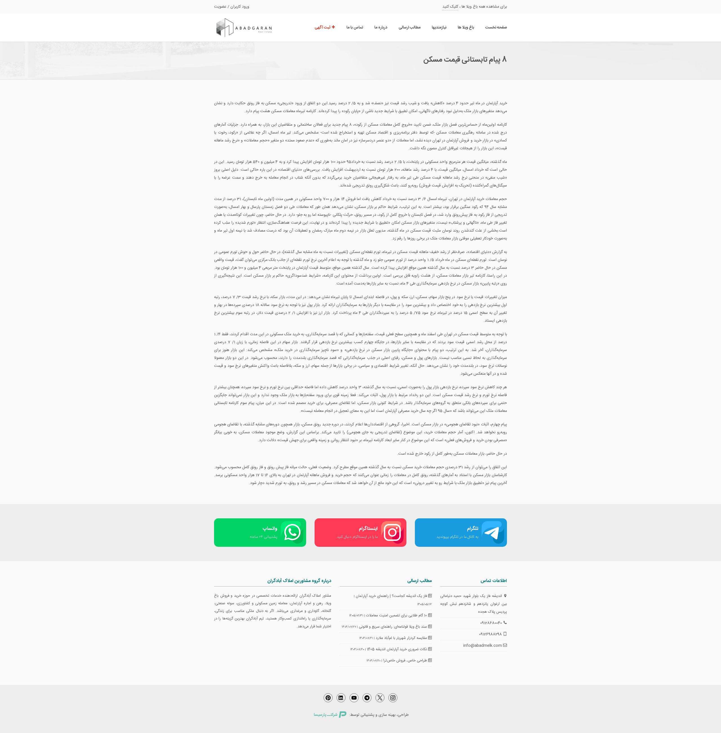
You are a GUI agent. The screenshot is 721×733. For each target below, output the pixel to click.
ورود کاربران (239, 6)
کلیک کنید (450, 6)
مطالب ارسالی (409, 27)
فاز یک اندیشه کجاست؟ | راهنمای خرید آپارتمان (392, 596)
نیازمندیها (439, 27)
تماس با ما (354, 27)
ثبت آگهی (323, 27)
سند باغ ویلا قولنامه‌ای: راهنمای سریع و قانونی (393, 627)
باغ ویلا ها (466, 27)
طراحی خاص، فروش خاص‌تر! (405, 661)
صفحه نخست (496, 27)
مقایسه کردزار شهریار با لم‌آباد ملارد (402, 638)
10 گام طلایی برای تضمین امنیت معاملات (397, 615)
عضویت (220, 6)
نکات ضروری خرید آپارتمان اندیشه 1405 (397, 649)
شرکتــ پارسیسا (325, 715)
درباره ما (380, 27)
